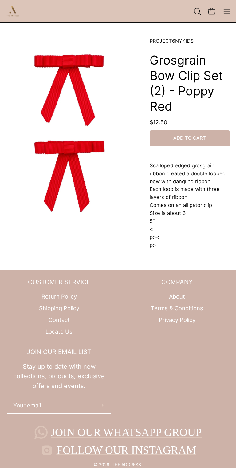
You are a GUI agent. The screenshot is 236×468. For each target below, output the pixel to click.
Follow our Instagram (126, 450)
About (177, 296)
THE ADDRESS (126, 464)
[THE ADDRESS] (14, 11)
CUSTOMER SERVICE (59, 282)
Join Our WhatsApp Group (126, 432)
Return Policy (59, 296)
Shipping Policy (59, 308)
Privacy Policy (177, 319)
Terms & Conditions (177, 308)
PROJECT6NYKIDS (172, 41)
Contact (59, 319)
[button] (196, 11)
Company (177, 282)
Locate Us (59, 331)
